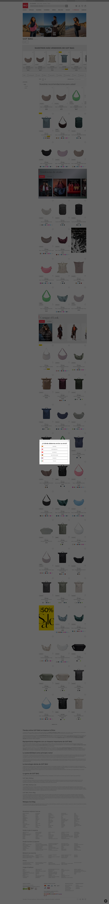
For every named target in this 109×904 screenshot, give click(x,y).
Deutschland (54, 455)
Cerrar (68, 441)
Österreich (54, 449)
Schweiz (54, 452)
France (54, 458)
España (54, 446)
